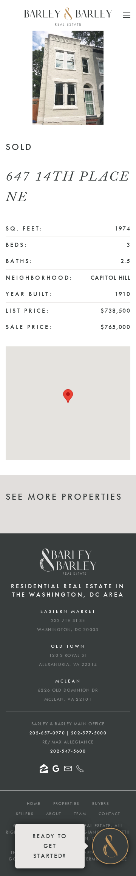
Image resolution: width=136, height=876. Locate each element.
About (54, 813)
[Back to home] (68, 17)
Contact (109, 813)
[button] (126, 15)
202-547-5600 (68, 751)
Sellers (25, 813)
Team (80, 813)
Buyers (100, 803)
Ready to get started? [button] (49, 846)
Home (33, 803)
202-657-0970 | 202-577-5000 (68, 733)
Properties (66, 803)
